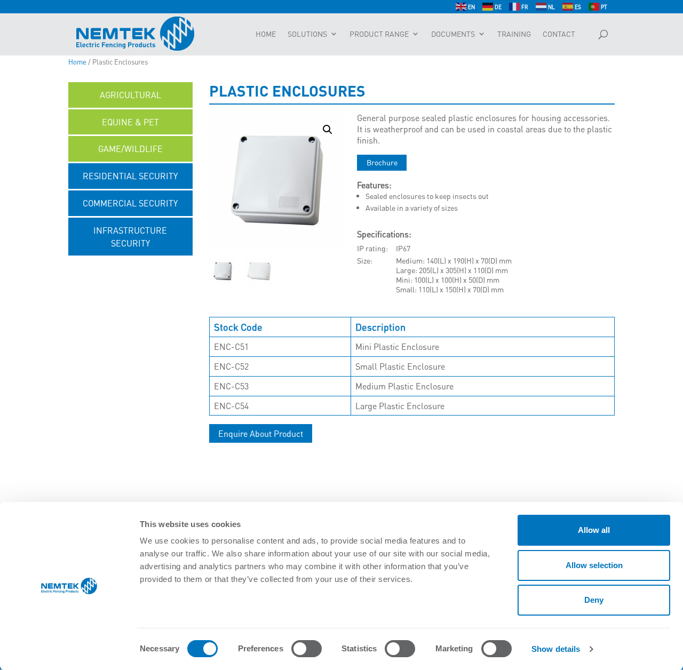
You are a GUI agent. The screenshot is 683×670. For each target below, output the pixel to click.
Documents (453, 34)
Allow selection (594, 565)
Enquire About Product (260, 433)
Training (514, 34)
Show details (555, 648)
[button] (327, 129)
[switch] (306, 648)
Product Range (379, 34)
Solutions (307, 34)
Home (266, 34)
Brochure (382, 162)
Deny (593, 599)
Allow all (594, 530)
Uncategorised (130, 269)
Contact (559, 34)
